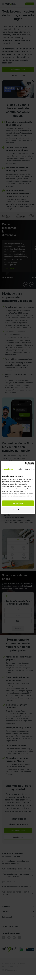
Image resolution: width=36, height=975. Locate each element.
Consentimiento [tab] (8, 469)
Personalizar (16, 510)
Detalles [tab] (19, 469)
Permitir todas (18, 503)
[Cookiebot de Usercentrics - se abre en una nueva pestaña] (25, 463)
